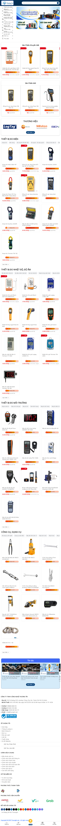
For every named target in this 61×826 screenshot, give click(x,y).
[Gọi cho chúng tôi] (18, 809)
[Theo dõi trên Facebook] (2, 809)
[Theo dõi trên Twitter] (11, 809)
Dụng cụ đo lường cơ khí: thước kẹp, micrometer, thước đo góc (29, 677)
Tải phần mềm (6, 782)
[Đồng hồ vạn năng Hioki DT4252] (50, 183)
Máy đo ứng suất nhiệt (44, 273)
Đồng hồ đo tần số (51, 142)
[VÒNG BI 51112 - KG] (10, 632)
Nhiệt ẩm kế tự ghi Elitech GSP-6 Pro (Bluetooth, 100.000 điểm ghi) (11, 68)
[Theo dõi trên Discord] (42, 809)
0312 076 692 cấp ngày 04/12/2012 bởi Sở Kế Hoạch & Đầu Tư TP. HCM (31, 702)
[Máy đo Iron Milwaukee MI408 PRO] (50, 603)
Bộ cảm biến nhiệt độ (7, 273)
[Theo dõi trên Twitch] (40, 809)
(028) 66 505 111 (14, 710)
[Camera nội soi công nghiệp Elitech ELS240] (50, 95)
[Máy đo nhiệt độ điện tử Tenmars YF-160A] (10, 344)
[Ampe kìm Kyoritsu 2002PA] (10, 213)
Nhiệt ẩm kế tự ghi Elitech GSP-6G (29, 295)
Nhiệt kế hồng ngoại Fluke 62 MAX (10, 325)
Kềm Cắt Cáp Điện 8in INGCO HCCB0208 (10, 558)
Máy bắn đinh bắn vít (31, 535)
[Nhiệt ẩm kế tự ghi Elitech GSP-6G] (30, 284)
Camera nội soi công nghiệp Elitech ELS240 (50, 106)
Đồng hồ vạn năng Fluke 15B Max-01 (30, 106)
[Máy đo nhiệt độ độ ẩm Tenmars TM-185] (10, 376)
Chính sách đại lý (7, 768)
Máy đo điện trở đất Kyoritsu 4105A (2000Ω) (30, 224)
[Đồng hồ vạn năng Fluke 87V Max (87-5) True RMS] (50, 57)
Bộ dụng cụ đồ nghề (7, 535)
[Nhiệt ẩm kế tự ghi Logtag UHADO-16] (30, 344)
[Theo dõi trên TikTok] (7, 809)
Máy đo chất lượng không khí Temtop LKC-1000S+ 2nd (10, 458)
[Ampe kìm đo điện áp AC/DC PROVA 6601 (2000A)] (50, 213)
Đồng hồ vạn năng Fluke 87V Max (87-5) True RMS (50, 68)
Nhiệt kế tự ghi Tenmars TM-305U (50, 355)
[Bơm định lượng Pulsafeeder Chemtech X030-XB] (50, 477)
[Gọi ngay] (6, 822)
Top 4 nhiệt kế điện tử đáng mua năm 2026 (49, 677)
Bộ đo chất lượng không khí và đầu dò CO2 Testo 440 (29, 488)
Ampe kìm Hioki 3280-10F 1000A (9, 165)
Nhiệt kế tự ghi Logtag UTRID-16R (48, 295)
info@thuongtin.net (12, 712)
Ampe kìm (4, 142)
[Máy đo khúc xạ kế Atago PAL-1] (50, 447)
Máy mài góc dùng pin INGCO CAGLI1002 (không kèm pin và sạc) (30, 615)
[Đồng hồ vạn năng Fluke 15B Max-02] (11, 95)
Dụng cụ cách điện (19, 535)
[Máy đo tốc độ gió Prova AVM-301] (10, 417)
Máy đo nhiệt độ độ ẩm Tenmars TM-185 (8, 387)
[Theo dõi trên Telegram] (37, 809)
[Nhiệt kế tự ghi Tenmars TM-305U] (50, 344)
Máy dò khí (25, 406)
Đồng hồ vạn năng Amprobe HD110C (30, 194)
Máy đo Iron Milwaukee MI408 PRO (48, 615)
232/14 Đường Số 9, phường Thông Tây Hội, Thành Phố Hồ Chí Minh (27, 700)
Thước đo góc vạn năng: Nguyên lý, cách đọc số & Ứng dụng (11, 677)
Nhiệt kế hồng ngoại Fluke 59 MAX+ (30, 68)
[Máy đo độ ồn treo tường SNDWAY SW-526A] (30, 417)
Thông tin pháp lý (7, 729)
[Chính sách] (42, 822)
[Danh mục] (18, 822)
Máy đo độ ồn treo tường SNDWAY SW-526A (29, 429)
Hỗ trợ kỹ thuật (6, 780)
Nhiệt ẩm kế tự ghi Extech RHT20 (49, 325)
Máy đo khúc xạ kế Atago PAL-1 (49, 458)
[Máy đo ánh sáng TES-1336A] (30, 447)
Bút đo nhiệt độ (33, 273)
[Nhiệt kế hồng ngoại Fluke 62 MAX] (10, 314)
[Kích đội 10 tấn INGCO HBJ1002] (30, 547)
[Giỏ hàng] (54, 822)
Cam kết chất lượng (8, 770)
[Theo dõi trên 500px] (33, 809)
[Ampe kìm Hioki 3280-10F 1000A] (10, 154)
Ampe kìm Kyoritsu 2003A (49, 164)
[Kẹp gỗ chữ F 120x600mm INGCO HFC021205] (10, 603)
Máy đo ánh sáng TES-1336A (30, 458)
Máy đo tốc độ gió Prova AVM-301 (8, 429)
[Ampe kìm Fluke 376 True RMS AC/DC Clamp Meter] (10, 183)
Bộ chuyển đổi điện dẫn (23, 142)
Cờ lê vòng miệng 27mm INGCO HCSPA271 (49, 558)
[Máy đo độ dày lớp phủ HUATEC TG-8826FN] (10, 477)
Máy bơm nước (42, 535)
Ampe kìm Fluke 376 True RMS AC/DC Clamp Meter (9, 194)
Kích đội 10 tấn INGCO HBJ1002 (28, 558)
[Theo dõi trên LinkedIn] (26, 809)
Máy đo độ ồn (5, 406)
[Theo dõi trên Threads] (14, 809)
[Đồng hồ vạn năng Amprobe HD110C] (30, 183)
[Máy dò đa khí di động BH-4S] (50, 417)
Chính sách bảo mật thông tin (11, 758)
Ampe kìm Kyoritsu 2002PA (9, 224)
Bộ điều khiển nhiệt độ (20, 273)
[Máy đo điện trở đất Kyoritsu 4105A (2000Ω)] (30, 213)
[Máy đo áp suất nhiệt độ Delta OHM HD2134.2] (10, 506)
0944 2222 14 (12, 706)
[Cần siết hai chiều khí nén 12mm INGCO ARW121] (10, 575)
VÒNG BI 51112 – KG (7, 642)
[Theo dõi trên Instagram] (4, 809)
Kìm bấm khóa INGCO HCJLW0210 (48, 586)
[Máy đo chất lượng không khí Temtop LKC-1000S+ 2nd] (10, 447)
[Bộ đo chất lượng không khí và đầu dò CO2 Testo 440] (30, 477)
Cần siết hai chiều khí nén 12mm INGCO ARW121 (9, 586)
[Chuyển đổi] (2, 744)
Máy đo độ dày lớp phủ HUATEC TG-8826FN (8, 488)
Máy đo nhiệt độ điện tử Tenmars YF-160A (8, 355)
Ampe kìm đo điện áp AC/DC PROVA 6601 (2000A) (50, 224)
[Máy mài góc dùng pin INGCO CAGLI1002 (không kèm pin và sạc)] (30, 603)
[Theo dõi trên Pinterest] (21, 809)
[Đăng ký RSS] (23, 809)
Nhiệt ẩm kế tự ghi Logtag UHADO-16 (29, 355)
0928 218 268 (12, 708)
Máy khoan (51, 535)
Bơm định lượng (34, 406)
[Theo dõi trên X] (9, 809)
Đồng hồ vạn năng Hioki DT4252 (49, 194)
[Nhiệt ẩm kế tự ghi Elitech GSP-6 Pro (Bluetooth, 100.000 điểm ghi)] (11, 57)
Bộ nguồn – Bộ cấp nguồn (37, 142)
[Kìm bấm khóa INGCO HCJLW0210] (50, 575)
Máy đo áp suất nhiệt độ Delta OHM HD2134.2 (10, 518)
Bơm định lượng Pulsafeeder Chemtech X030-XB (50, 488)
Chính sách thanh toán (8, 760)
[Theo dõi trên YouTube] (28, 809)
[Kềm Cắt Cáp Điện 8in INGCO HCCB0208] (10, 547)
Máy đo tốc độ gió (15, 406)
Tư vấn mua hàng (7, 778)
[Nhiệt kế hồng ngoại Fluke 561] (30, 314)
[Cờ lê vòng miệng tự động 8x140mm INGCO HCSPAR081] (30, 575)
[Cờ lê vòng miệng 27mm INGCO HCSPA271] (50, 547)
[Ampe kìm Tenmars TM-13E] (10, 243)
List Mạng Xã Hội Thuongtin (10, 812)
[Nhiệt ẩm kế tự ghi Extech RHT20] (50, 314)
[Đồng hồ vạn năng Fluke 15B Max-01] (30, 95)
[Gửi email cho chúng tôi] (16, 809)
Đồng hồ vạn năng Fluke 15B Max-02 (11, 106)
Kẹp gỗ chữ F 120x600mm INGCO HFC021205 (9, 615)
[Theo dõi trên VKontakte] (35, 809)
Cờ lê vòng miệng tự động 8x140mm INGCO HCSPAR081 (30, 586)
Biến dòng (11, 142)
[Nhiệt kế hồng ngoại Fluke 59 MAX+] (30, 57)
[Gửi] (57, 3)
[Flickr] (30, 809)
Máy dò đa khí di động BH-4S (50, 428)
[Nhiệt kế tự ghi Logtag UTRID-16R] (50, 284)
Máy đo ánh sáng (45, 406)
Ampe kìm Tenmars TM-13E (9, 253)
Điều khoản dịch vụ (7, 756)
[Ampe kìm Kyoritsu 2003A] (50, 154)
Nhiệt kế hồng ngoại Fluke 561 (29, 325)
